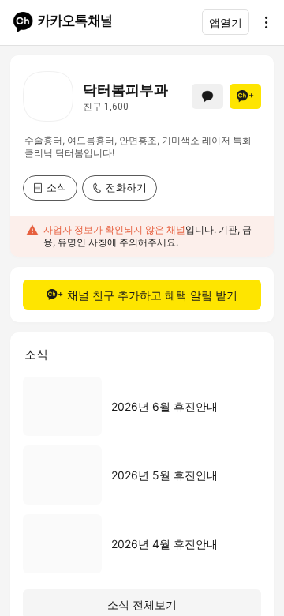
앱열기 (225, 22)
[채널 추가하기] (245, 96)
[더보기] (261, 22)
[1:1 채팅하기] (207, 96)
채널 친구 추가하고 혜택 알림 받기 (152, 295)
